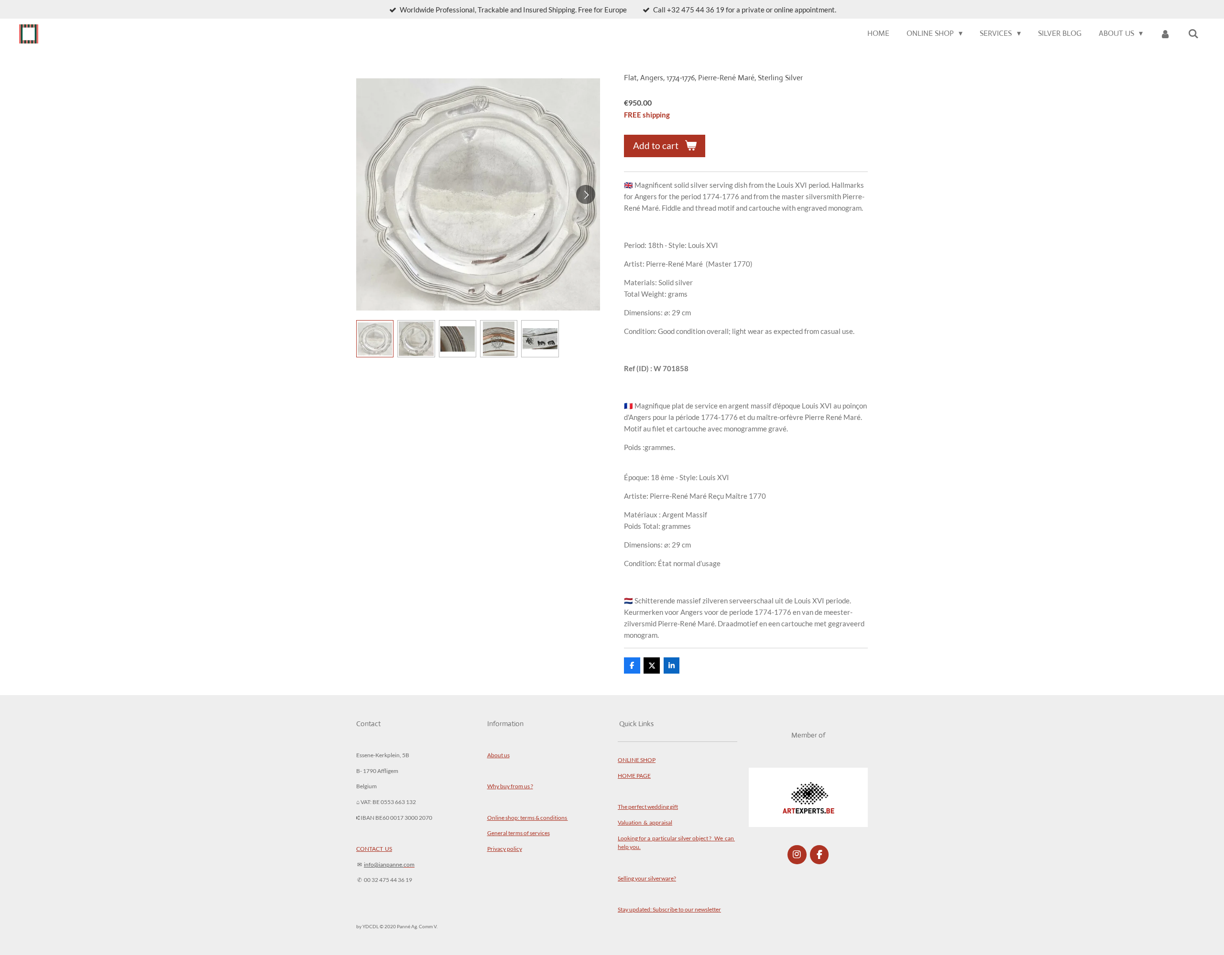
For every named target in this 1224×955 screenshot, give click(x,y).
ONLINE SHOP (637, 759)
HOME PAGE (634, 775)
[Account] (1165, 33)
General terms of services (518, 832)
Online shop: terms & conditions (527, 817)
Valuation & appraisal (645, 822)
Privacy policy (504, 848)
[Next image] (585, 194)
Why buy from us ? (510, 786)
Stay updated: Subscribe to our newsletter (669, 909)
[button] (374, 338)
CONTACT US (374, 848)
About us (498, 754)
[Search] (1193, 33)
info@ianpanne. (384, 864)
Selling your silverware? (647, 878)
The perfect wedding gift (648, 806)
